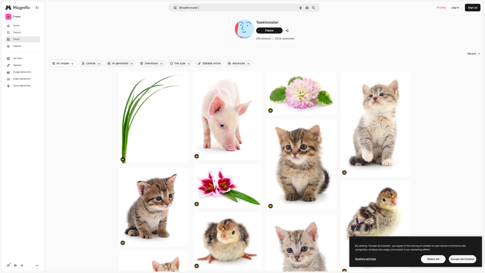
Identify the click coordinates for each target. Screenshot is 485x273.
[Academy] (15, 265)
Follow (269, 30)
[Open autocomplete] (173, 7)
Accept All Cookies (462, 259)
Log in (455, 7)
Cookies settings (365, 258)
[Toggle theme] (22, 265)
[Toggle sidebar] (37, 8)
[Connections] (8, 265)
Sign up (472, 7)
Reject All (433, 259)
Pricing (441, 7)
